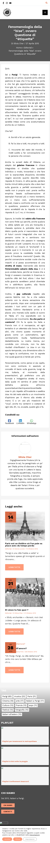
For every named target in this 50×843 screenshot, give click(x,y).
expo (33, 705)
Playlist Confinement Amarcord (15, 781)
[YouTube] (10, 3)
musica (19, 696)
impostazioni (35, 835)
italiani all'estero (11, 714)
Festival (7, 710)
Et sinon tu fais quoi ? (16, 610)
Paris (32, 696)
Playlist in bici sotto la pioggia (15, 761)
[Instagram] (7, 3)
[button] (47, 2)
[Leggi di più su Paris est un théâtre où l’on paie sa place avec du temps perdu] (25, 526)
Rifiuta (17, 839)
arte (20, 701)
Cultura (7, 705)
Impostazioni (29, 839)
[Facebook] (3, 3)
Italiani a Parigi (35, 701)
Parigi (7, 696)
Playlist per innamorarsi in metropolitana (19, 741)
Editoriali (8, 549)
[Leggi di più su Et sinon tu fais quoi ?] (25, 592)
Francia (21, 705)
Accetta (7, 839)
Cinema (7, 701)
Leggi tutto (14, 567)
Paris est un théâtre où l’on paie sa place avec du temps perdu (23, 544)
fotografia (22, 710)
